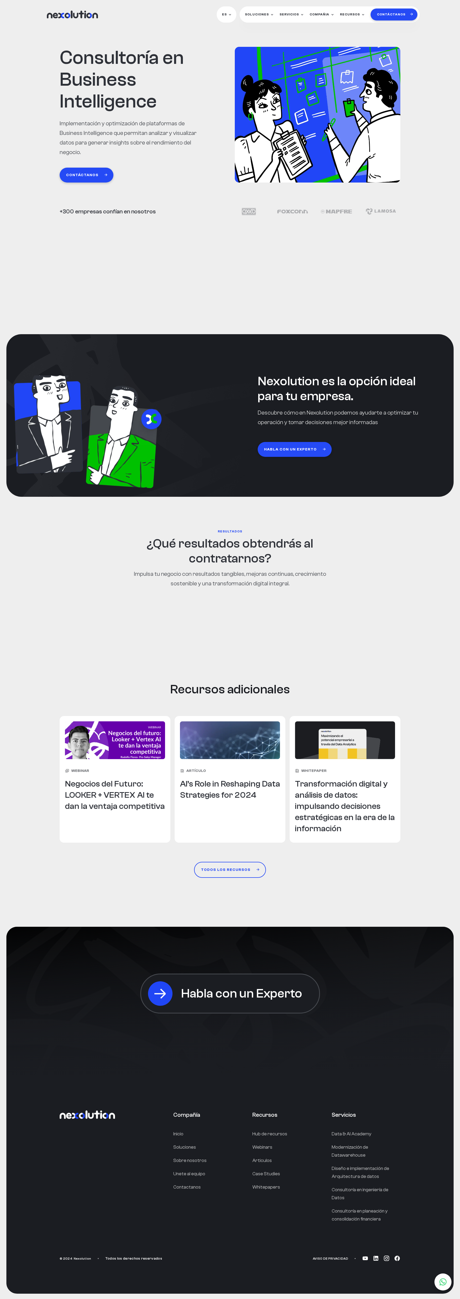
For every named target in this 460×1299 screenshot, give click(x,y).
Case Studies (266, 1174)
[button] (226, 14)
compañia (319, 14)
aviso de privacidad (330, 1258)
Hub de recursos (269, 1134)
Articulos (262, 1160)
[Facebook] (397, 1258)
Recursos (350, 14)
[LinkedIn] (376, 1258)
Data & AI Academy (351, 1134)
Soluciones (257, 14)
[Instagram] (386, 1258)
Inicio (178, 1134)
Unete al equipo (189, 1174)
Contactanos (187, 1187)
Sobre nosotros (190, 1160)
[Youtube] (365, 1258)
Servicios (289, 14)
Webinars (262, 1147)
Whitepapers (266, 1187)
